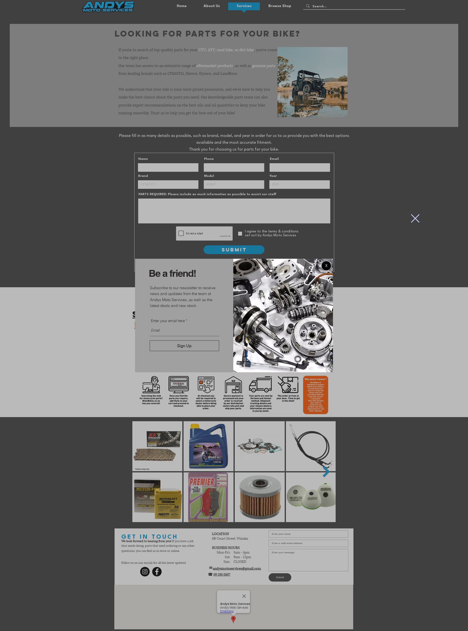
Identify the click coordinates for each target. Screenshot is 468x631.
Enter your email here (168, 321)
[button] (415, 218)
